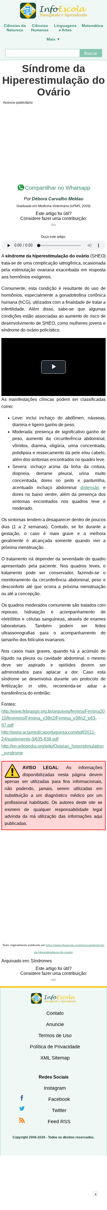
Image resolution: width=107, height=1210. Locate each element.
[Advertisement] (53, 886)
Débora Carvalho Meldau (57, 198)
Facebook (59, 1099)
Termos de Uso (55, 1035)
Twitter (59, 1110)
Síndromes (41, 961)
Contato (55, 1013)
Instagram (55, 1088)
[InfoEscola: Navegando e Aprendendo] (53, 11)
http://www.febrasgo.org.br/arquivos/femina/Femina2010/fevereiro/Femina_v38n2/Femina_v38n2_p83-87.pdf (53, 718)
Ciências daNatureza (15, 27)
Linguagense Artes (65, 27)
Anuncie (55, 1024)
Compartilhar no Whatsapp (57, 188)
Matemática (92, 25)
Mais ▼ (53, 39)
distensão (89, 487)
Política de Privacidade (55, 1046)
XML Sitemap (55, 1058)
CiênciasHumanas (40, 27)
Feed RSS (59, 1121)
